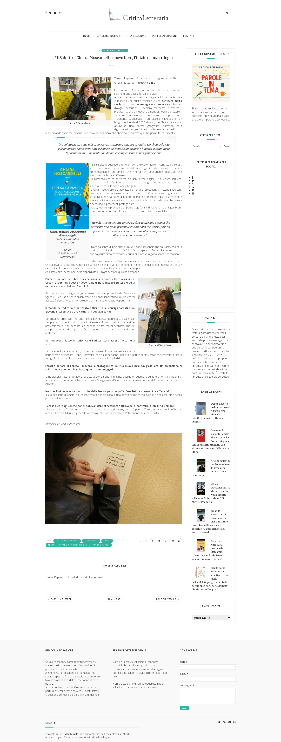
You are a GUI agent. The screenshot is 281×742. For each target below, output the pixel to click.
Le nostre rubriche (109, 35)
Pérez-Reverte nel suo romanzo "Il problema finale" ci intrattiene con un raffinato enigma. (211, 412)
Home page (114, 599)
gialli (107, 541)
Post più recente (61, 599)
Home (86, 35)
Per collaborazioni (164, 35)
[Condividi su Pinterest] (172, 540)
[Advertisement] (211, 255)
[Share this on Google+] (166, 540)
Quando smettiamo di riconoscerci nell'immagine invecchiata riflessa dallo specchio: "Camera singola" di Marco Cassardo (210, 521)
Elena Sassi (91, 541)
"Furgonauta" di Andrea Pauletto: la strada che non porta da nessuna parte (211, 468)
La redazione (138, 35)
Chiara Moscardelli (115, 50)
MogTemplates (73, 733)
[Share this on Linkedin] (179, 540)
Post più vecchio (166, 599)
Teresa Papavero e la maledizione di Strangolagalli (78, 545)
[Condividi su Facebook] (152, 540)
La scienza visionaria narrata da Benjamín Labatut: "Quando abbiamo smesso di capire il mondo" (207, 550)
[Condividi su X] (159, 540)
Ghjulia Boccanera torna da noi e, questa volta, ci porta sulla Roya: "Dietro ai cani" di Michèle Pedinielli (211, 493)
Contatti (189, 35)
